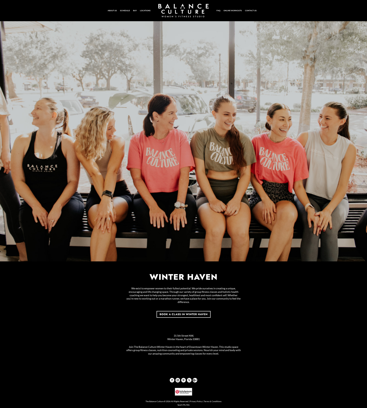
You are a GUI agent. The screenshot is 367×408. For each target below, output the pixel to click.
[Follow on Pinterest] (183, 380)
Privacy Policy (196, 401)
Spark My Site (183, 405)
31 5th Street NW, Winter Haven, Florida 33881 (183, 337)
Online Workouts (232, 11)
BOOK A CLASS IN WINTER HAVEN (184, 314)
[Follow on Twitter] (189, 380)
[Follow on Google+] (195, 380)
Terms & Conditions (212, 401)
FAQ (218, 11)
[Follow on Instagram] (177, 380)
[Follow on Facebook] (172, 380)
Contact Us (251, 11)
